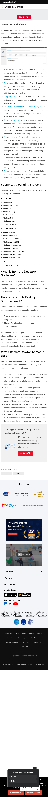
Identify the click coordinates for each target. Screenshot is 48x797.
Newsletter (25, 644)
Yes (14, 777)
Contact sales (37, 644)
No (14, 781)
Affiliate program (11, 644)
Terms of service (27, 635)
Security (40, 635)
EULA (16, 635)
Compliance (10, 640)
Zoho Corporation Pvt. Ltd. (23, 666)
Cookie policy (37, 640)
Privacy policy (23, 640)
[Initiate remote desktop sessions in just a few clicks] (24, 56)
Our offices (24, 648)
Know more (26, 455)
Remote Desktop (8, 280)
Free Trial (24, 17)
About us (8, 635)
